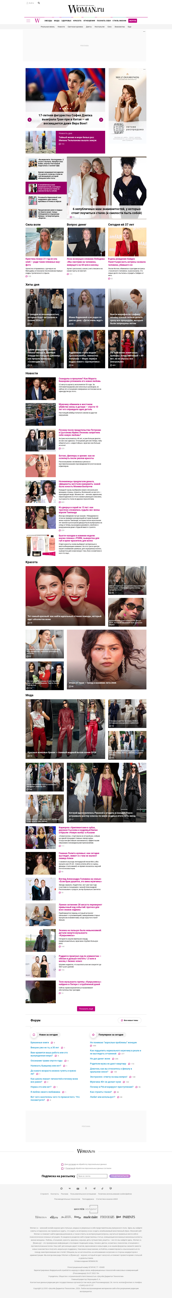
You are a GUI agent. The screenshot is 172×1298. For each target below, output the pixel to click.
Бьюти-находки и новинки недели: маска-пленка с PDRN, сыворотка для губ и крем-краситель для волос (79, 538)
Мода (56, 21)
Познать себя (104, 21)
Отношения (89, 21)
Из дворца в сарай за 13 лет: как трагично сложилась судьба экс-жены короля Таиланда (79, 510)
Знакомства (120, 27)
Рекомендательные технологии (67, 1199)
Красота (77, 21)
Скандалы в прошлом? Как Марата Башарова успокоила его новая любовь (80, 379)
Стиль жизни (119, 21)
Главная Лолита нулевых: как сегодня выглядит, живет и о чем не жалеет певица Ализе (79, 856)
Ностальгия (100, 27)
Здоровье (66, 21)
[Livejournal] (110, 1188)
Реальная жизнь (48, 27)
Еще (129, 27)
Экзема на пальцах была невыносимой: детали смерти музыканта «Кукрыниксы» (80, 933)
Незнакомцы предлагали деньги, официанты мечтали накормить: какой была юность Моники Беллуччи (79, 484)
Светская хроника (75, 27)
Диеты (89, 27)
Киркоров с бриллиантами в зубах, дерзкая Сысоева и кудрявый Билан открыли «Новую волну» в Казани (78, 830)
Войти (31, 3)
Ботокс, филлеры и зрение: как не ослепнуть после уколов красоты (77, 457)
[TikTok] (102, 1188)
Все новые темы (131, 1020)
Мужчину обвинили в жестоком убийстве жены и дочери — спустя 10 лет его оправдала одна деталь (78, 407)
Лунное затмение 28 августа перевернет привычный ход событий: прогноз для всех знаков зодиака (80, 907)
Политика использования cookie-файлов (115, 1194)
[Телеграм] (94, 1188)
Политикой (70, 1168)
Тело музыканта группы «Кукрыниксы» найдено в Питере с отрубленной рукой (80, 983)
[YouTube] (77, 1188)
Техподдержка (88, 1199)
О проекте (44, 1194)
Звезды (48, 21)
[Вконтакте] (69, 1188)
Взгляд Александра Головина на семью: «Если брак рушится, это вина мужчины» (80, 880)
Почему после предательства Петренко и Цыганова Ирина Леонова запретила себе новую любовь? (80, 432)
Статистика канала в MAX (107, 1199)
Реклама (64, 1194)
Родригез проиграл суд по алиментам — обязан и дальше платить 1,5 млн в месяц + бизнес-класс (80, 958)
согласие (72, 1164)
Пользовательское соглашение (83, 1194)
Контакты (55, 1194)
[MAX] (61, 1188)
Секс (110, 27)
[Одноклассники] (86, 1188)
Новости (61, 27)
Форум (132, 21)
